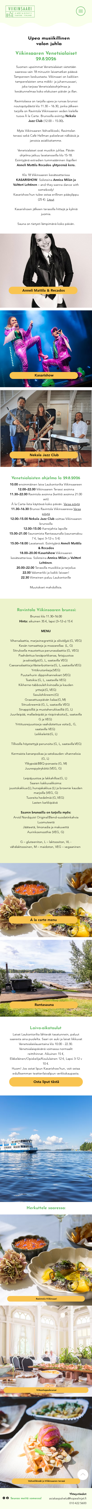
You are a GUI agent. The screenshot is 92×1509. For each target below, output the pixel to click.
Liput (50, 199)
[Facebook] (7, 1498)
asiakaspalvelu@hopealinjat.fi (67, 1498)
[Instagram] (4, 1498)
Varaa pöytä (72, 504)
